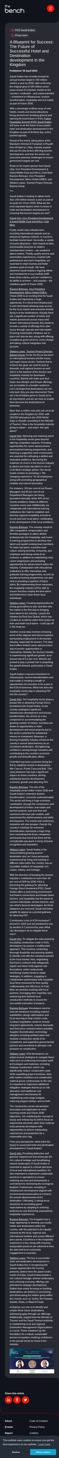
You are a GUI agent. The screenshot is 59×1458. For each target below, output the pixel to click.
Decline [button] (16, 1452)
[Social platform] (8, 1400)
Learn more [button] (44, 1444)
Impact (9, 1433)
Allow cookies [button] (43, 1452)
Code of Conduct (38, 1421)
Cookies (33, 1433)
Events (9, 1427)
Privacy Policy (37, 1427)
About (8, 1421)
